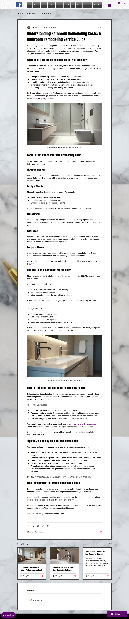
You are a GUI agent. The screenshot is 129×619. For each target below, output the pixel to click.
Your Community (45, 13)
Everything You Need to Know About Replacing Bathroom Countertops (63, 569)
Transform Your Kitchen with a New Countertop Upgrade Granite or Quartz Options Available (96, 553)
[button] (51, 5)
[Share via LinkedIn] (38, 526)
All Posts (20, 13)
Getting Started (31, 13)
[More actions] (100, 27)
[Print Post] (48, 526)
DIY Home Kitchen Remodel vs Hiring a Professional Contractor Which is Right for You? (31, 569)
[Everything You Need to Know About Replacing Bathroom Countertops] (64, 556)
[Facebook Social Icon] (19, 4)
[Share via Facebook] (28, 526)
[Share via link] (43, 526)
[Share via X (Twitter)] (33, 526)
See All (110, 543)
